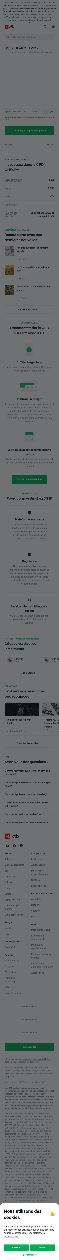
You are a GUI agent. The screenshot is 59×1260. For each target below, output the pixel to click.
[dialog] (29, 1231)
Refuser (42, 1247)
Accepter (16, 1247)
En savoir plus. (11, 1236)
